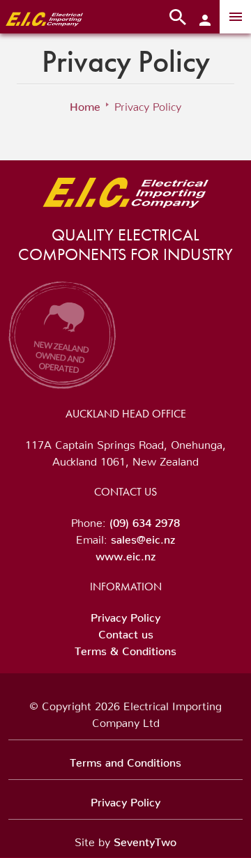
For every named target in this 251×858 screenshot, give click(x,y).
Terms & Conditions (125, 648)
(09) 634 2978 (144, 520)
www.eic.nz (125, 553)
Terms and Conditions (125, 760)
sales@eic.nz (143, 537)
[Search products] (178, 16)
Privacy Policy (125, 615)
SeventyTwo (145, 839)
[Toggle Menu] (235, 16)
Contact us (125, 631)
